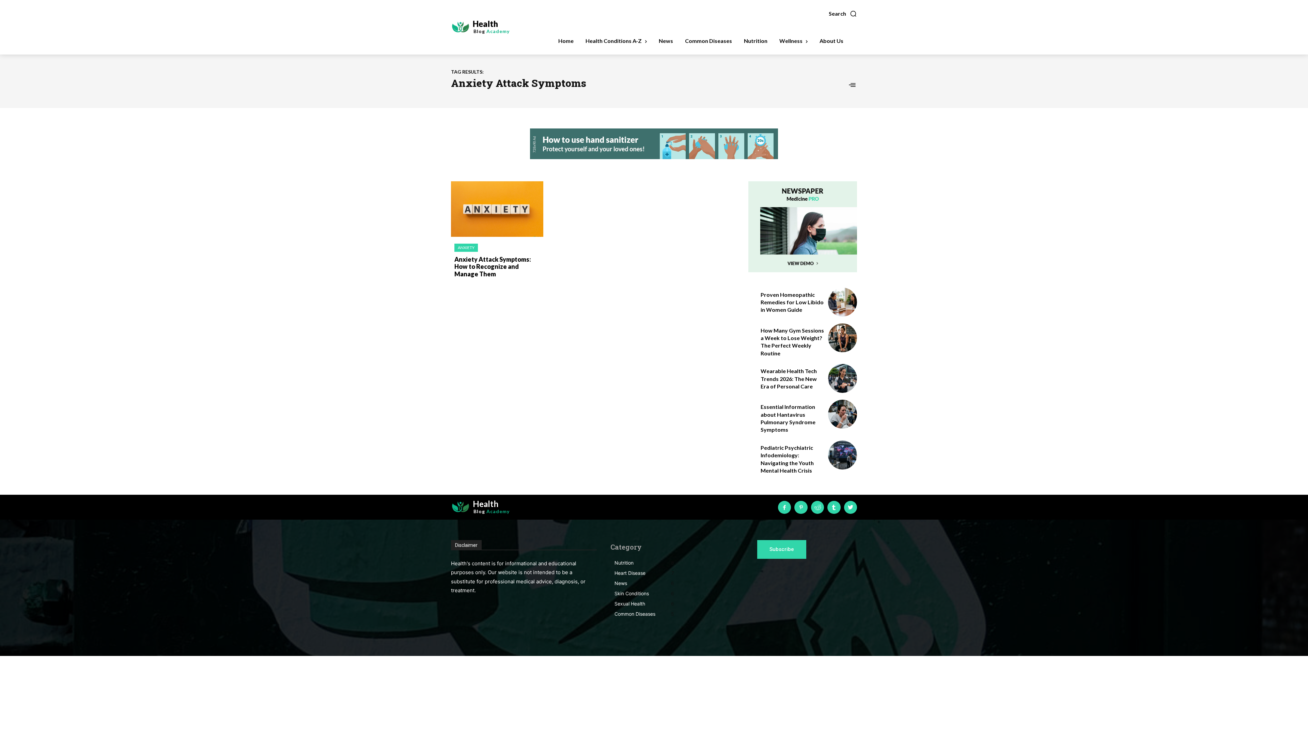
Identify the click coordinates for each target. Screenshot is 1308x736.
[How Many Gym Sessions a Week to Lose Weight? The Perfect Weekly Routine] (842, 337)
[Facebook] (784, 507)
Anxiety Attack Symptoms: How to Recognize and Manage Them (492, 267)
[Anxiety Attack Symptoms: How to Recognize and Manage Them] (497, 209)
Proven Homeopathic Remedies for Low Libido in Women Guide (792, 302)
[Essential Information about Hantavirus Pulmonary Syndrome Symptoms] (842, 414)
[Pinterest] (800, 507)
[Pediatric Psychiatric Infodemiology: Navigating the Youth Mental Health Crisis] (842, 455)
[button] (843, 13)
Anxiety (466, 247)
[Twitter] (850, 507)
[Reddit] (817, 507)
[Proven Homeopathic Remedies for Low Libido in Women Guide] (842, 302)
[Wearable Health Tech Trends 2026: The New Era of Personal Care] (842, 378)
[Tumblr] (833, 507)
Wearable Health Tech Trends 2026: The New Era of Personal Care (789, 378)
